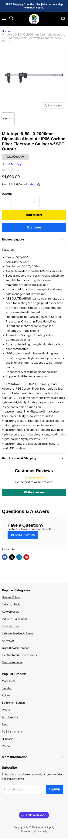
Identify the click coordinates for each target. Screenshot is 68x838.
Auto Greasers (10, 611)
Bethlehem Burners (14, 702)
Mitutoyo (17, 164)
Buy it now (34, 227)
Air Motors (8, 640)
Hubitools (7, 738)
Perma (6, 709)
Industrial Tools (11, 604)
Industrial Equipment (14, 618)
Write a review (34, 492)
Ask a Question (16, 156)
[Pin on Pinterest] (26, 557)
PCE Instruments (12, 731)
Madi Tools (8, 681)
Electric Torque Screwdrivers (19, 655)
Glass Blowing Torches (15, 647)
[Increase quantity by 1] (35, 202)
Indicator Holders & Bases (17, 633)
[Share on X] (12, 557)
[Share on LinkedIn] (19, 557)
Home (6, 31)
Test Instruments (12, 662)
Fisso (5, 724)
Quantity (7, 193)
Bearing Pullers (11, 597)
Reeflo (6, 746)
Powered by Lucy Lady (34, 831)
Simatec (7, 688)
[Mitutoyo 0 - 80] (8, 119)
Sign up (54, 789)
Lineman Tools (10, 626)
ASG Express (10, 717)
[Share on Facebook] (5, 557)
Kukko (6, 695)
